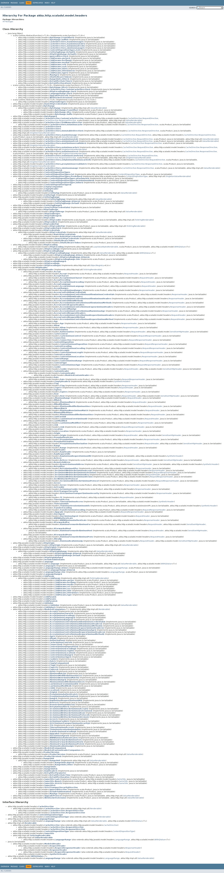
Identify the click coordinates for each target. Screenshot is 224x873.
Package (14, 3)
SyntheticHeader (122, 381)
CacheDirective (111, 825)
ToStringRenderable (144, 220)
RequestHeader (131, 274)
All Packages (8, 22)
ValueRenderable (98, 108)
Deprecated (38, 3)
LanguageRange (120, 568)
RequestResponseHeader (150, 336)
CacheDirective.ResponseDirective (60, 120)
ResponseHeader (147, 290)
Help (53, 3)
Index (47, 3)
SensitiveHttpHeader (179, 332)
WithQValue (179, 247)
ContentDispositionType (129, 174)
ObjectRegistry (97, 265)
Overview (5, 3)
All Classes (6, 7)
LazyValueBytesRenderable (105, 247)
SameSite (121, 779)
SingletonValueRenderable (42, 133)
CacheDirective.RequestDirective (143, 118)
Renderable (104, 609)
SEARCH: (192, 8)
